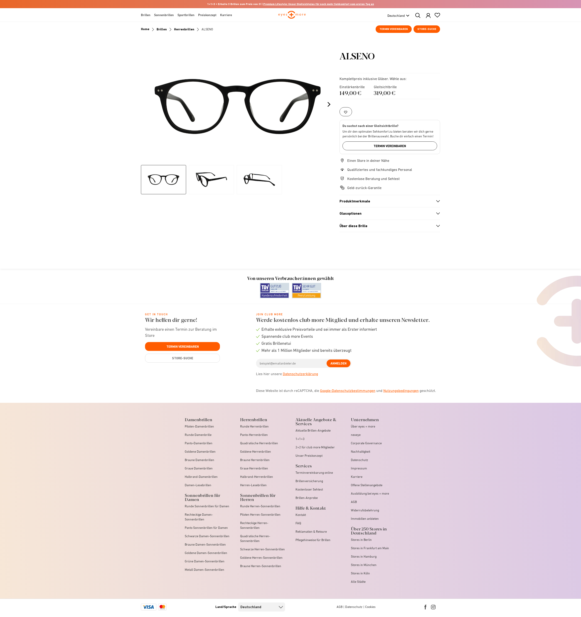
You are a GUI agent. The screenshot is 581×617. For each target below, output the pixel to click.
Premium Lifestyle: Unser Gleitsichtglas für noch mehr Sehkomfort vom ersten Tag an (318, 4)
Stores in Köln (360, 573)
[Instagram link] (433, 607)
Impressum (359, 468)
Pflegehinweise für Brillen (312, 540)
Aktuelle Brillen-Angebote (313, 430)
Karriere (356, 477)
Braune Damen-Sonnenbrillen (205, 544)
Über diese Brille (388, 226)
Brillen (162, 29)
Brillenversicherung (309, 481)
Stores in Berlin (361, 540)
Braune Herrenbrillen (255, 460)
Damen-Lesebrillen (198, 485)
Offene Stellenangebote (366, 485)
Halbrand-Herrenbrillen (256, 477)
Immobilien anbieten (365, 518)
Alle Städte (358, 581)
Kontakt (300, 515)
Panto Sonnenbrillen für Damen (206, 528)
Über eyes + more (363, 426)
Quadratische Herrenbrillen (259, 443)
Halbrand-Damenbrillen (201, 477)
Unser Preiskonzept (309, 455)
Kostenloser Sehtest (309, 489)
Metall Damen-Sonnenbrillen (204, 569)
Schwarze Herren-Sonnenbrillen (262, 549)
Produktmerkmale (388, 201)
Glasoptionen (388, 213)
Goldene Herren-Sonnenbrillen (261, 557)
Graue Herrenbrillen (254, 468)
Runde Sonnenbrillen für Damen (207, 506)
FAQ (298, 523)
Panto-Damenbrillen (198, 443)
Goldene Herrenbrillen (255, 451)
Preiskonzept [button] (207, 15)
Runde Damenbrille (198, 435)
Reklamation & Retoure (311, 531)
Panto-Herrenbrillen (254, 435)
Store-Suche (426, 29)
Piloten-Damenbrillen (199, 426)
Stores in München (364, 565)
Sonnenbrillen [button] (164, 15)
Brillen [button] (145, 15)
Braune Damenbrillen (199, 460)
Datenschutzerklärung (300, 374)
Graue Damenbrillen (199, 468)
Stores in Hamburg (364, 556)
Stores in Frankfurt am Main (370, 548)
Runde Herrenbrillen (254, 426)
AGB (354, 502)
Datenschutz (359, 460)
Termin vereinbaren (393, 29)
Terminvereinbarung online (314, 472)
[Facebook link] (425, 607)
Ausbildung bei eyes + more (370, 493)
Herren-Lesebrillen (253, 485)
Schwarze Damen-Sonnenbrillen (207, 536)
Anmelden (338, 363)
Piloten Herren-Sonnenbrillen (260, 514)
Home (145, 29)
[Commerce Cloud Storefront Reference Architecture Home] (292, 17)
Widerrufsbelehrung (365, 510)
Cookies (370, 607)
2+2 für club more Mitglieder (315, 447)
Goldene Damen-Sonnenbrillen (206, 553)
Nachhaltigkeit (360, 451)
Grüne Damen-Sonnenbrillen (204, 561)
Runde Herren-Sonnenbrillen (260, 506)
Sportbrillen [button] (185, 15)
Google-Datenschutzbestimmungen (347, 391)
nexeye (356, 435)
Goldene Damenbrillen (200, 451)
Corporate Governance (366, 443)
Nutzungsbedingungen (401, 391)
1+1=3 (300, 439)
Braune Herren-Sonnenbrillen (260, 566)
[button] (428, 16)
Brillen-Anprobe (306, 498)
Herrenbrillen (184, 29)
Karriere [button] (226, 15)
